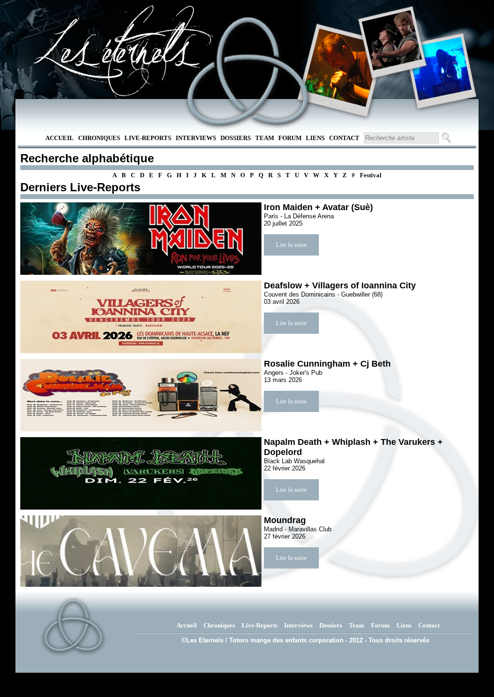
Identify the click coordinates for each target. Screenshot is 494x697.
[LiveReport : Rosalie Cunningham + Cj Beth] (140, 395)
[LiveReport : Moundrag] (140, 551)
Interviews (196, 138)
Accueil (59, 138)
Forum (290, 138)
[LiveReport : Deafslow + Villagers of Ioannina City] (140, 317)
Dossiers (235, 138)
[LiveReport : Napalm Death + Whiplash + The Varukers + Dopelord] (140, 473)
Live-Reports (147, 138)
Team (264, 138)
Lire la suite (291, 244)
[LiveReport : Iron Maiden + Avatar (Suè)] (140, 238)
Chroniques (99, 138)
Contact (344, 138)
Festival (371, 175)
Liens (315, 138)
